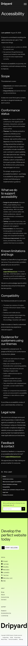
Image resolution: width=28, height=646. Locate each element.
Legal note (5, 492)
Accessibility (6, 613)
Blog (2, 592)
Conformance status (8, 479)
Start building (11, 548)
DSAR (11, 637)
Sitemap (21, 639)
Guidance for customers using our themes (14, 489)
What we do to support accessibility (12, 481)
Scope (4, 476)
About (3, 594)
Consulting (5, 597)
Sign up (23, 509)
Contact (3, 599)
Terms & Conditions (13, 639)
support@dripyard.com (10, 271)
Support (3, 610)
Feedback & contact (8, 495)
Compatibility (6, 487)
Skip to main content (3, 2)
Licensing (4, 615)
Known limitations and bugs (10, 484)
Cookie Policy (6, 637)
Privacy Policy (17, 637)
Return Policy (4, 639)
